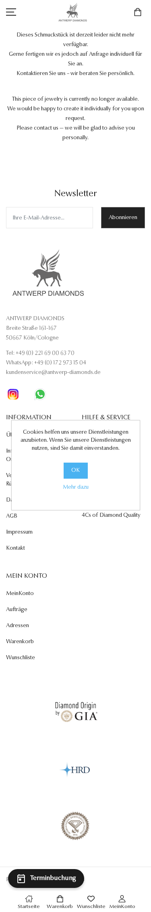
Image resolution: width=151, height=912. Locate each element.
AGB (11, 516)
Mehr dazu (76, 487)
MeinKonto (20, 594)
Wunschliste (20, 658)
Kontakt (15, 548)
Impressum (19, 532)
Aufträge (16, 610)
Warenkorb (20, 642)
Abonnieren (123, 218)
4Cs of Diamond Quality (111, 515)
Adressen (17, 626)
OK (75, 470)
